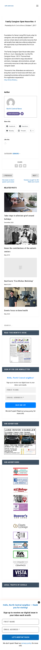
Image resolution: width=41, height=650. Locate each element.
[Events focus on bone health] (20, 297)
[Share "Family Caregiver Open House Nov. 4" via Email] (25, 166)
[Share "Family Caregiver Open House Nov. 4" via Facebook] (16, 166)
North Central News (18, 25)
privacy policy (26, 643)
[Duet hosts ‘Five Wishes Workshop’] (20, 267)
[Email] (22, 113)
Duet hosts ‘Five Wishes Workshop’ (18, 281)
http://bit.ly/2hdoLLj (10, 80)
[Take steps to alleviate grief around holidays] (20, 202)
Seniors (16, 153)
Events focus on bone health (16, 310)
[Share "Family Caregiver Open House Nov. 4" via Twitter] (20, 166)
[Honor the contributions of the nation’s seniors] (20, 234)
